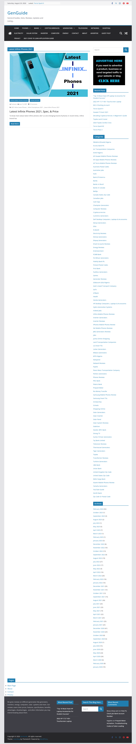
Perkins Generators (100, 374)
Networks (95, 28)
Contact (75, 33)
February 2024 (98, 509)
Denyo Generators (99, 223)
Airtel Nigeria (98, 153)
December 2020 (98, 628)
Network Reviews (99, 363)
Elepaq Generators (99, 240)
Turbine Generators (100, 461)
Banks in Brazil (98, 184)
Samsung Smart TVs (100, 398)
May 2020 (96, 653)
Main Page (11, 685)
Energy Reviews (98, 247)
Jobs (94, 335)
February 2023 (98, 537)
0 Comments (33, 104)
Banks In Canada (99, 188)
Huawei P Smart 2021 (100, 112)
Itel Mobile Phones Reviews (103, 328)
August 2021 (97, 600)
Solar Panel (97, 419)
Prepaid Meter (98, 388)
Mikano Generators (100, 353)
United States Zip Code (101, 476)
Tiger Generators (99, 451)
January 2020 (97, 667)
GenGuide (17, 13)
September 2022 (99, 555)
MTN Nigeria (97, 356)
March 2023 (97, 534)
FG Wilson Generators (101, 258)
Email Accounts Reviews (101, 244)
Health (95, 297)
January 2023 (97, 541)
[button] (29, 28)
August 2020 (97, 642)
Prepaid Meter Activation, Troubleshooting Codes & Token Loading (117, 723)
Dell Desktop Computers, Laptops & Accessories (110, 219)
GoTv (95, 290)
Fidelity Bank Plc (99, 261)
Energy (65, 33)
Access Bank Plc (98, 146)
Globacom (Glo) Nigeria (101, 282)
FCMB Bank (97, 254)
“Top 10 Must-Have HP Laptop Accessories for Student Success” (65, 711)
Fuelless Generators (100, 272)
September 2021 (99, 597)
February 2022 (98, 579)
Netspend (96, 360)
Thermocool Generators (101, 447)
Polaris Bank (97, 384)
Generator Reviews (100, 279)
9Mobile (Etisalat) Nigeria (102, 142)
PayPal (95, 367)
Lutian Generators (99, 349)
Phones (25, 28)
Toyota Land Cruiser (100, 119)
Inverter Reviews (99, 321)
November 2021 (98, 590)
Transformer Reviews (100, 458)
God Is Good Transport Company (104, 286)
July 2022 (96, 562)
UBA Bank (96, 465)
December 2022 (98, 544)
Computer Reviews (99, 209)
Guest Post (106, 33)
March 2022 (97, 576)
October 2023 (98, 513)
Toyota (95, 454)
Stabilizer (96, 426)
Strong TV (96, 433)
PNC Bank (96, 381)
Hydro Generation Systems (102, 307)
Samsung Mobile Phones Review (104, 395)
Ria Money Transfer (100, 391)
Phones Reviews (34, 100)
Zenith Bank (97, 493)
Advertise (94, 33)
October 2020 (98, 635)
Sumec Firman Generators (102, 437)
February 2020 (98, 663)
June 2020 (96, 649)
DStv (94, 226)
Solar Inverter (98, 416)
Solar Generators (99, 412)
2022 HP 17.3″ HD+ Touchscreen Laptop (107, 102)
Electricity (18, 33)
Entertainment (98, 251)
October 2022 (98, 551)
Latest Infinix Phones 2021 (52, 107)
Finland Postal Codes (100, 265)
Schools (96, 405)
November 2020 (98, 632)
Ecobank (96, 230)
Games (95, 275)
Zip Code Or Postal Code (101, 497)
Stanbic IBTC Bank (99, 430)
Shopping (106, 28)
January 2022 (97, 583)
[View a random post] (126, 33)
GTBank (96, 293)
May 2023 (96, 527)
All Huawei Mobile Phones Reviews (105, 156)
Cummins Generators (100, 216)
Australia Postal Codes (101, 167)
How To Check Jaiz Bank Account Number (117, 713)
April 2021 (96, 614)
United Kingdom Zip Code (102, 472)
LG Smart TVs (98, 346)
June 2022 (96, 565)
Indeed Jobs (97, 311)
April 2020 (96, 656)
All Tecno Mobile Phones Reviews (105, 163)
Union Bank (97, 468)
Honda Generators (99, 300)
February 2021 (98, 621)
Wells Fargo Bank (99, 479)
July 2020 (96, 646)
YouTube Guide (98, 490)
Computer (55, 33)
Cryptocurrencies (52, 28)
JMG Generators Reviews (102, 332)
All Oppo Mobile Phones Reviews (104, 160)
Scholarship (97, 402)
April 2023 (96, 530)
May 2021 (96, 611)
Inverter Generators (100, 318)
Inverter (44, 33)
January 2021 (97, 625)
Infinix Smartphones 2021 (35, 107)
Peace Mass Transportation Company (106, 370)
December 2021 (98, 586)
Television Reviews (99, 444)
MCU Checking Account (101, 105)
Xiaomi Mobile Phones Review (103, 483)
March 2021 (97, 618)
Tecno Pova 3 (97, 130)
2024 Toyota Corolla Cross (102, 123)
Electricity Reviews (99, 233)
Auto (94, 174)
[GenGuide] (10, 33)
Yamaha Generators (100, 486)
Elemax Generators (100, 237)
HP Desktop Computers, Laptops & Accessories (109, 304)
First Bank (96, 268)
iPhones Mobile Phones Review (104, 325)
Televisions (83, 28)
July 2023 (96, 523)
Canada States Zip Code (101, 195)
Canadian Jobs (98, 198)
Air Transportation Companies (104, 149)
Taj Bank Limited (99, 440)
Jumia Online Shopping (101, 339)
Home (16, 28)
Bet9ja (95, 191)
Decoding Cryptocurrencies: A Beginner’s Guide (110, 116)
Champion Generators (101, 205)
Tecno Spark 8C (98, 126)
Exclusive (14, 104)
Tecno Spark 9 (39, 3)
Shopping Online (99, 409)
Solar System (31, 33)
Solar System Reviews (100, 423)
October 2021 (98, 593)
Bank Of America (99, 177)
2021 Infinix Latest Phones (19, 107)
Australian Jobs (98, 170)
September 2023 (99, 516)
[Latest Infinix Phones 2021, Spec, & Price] (48, 75)
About (84, 33)
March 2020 (97, 660)
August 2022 (97, 558)
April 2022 (96, 572)
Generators (68, 28)
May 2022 (96, 569)
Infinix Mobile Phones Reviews (19, 100)
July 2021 (96, 604)
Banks (36, 28)
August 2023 (97, 520)
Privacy (17, 38)
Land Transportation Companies (104, 342)
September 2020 (99, 639)
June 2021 (96, 607)
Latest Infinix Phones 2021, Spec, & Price (34, 111)
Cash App (96, 202)
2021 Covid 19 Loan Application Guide (39, 38)
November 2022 (98, 548)
